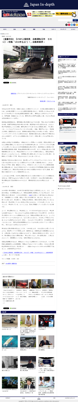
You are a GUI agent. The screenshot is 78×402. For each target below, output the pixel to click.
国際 (34, 29)
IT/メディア (63, 29)
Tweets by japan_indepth (64, 186)
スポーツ (53, 29)
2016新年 (8, 263)
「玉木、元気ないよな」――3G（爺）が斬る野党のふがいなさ (46, 370)
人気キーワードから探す (72, 22)
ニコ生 (23, 398)
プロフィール (51, 101)
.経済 (3, 33)
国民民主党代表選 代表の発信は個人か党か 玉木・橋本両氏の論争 (67, 98)
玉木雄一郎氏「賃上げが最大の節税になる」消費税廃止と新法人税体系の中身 (67, 88)
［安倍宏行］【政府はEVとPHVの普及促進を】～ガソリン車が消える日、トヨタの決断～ (47, 294)
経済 (24, 29)
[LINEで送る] (13, 83)
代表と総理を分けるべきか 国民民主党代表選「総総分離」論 (67, 93)
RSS (54, 398)
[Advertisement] (28, 87)
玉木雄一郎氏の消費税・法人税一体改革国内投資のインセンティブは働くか (67, 72)
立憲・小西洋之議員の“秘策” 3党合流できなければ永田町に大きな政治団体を (67, 104)
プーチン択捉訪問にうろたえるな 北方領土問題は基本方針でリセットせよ (67, 109)
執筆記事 (42, 101)
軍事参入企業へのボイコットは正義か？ (67, 60)
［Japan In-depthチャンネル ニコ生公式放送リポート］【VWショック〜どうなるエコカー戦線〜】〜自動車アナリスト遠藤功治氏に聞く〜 (9, 297)
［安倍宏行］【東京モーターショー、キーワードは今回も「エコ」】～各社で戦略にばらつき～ (21, 294)
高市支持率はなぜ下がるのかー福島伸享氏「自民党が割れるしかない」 (67, 82)
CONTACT (7, 398)
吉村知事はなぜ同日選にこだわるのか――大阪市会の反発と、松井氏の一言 (28, 391)
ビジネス (73, 29)
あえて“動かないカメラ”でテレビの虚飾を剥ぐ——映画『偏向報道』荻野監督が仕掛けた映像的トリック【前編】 (28, 331)
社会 (44, 29)
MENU (4, 29)
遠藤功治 (13, 93)
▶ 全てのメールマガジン (65, 188)
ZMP (30, 195)
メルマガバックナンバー (70, 398)
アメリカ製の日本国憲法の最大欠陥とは (67, 77)
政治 (15, 29)
